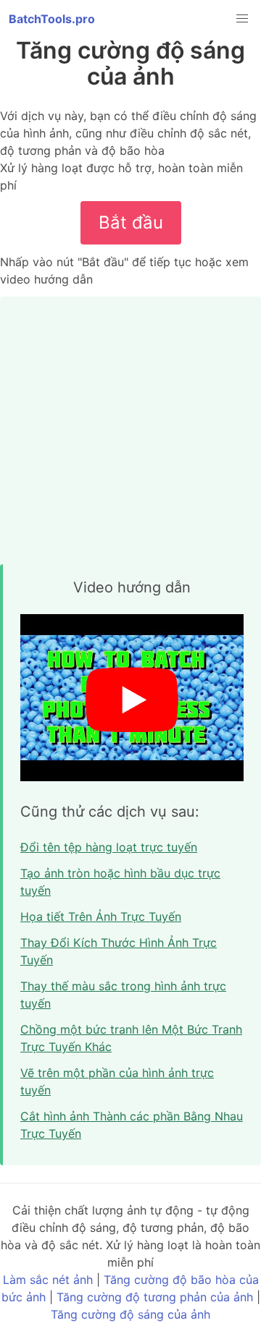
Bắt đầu (131, 222)
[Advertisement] (130, 427)
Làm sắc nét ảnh (48, 1279)
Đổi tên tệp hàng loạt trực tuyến (108, 847)
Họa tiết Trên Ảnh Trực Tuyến (100, 916)
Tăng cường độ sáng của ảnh (130, 1314)
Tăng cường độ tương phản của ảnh (155, 1297)
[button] (242, 19)
